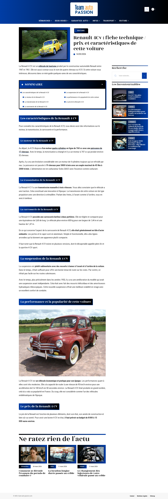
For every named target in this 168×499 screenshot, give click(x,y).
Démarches (24, 466)
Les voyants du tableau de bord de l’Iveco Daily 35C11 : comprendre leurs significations (136, 128)
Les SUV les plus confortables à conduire (134, 97)
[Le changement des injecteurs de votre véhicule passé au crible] (91, 454)
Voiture (81, 30)
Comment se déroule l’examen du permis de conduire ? (32, 473)
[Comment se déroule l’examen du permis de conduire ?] (33, 454)
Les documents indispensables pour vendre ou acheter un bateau (137, 112)
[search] (146, 9)
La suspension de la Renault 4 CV (77, 92)
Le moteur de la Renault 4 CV (35, 97)
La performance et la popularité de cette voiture (82, 97)
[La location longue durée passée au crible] (62, 454)
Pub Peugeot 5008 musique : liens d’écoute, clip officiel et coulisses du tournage (136, 145)
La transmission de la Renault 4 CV (36, 102)
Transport (132, 122)
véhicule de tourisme (47, 66)
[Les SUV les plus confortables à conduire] (119, 95)
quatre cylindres (59, 148)
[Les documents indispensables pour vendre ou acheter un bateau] (119, 111)
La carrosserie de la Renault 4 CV (36, 106)
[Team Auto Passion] (84, 9)
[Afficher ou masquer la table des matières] (73, 84)
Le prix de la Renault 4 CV (75, 102)
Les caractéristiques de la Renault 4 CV (35, 92)
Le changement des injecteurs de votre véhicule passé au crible (91, 473)
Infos (52, 466)
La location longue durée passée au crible (61, 472)
